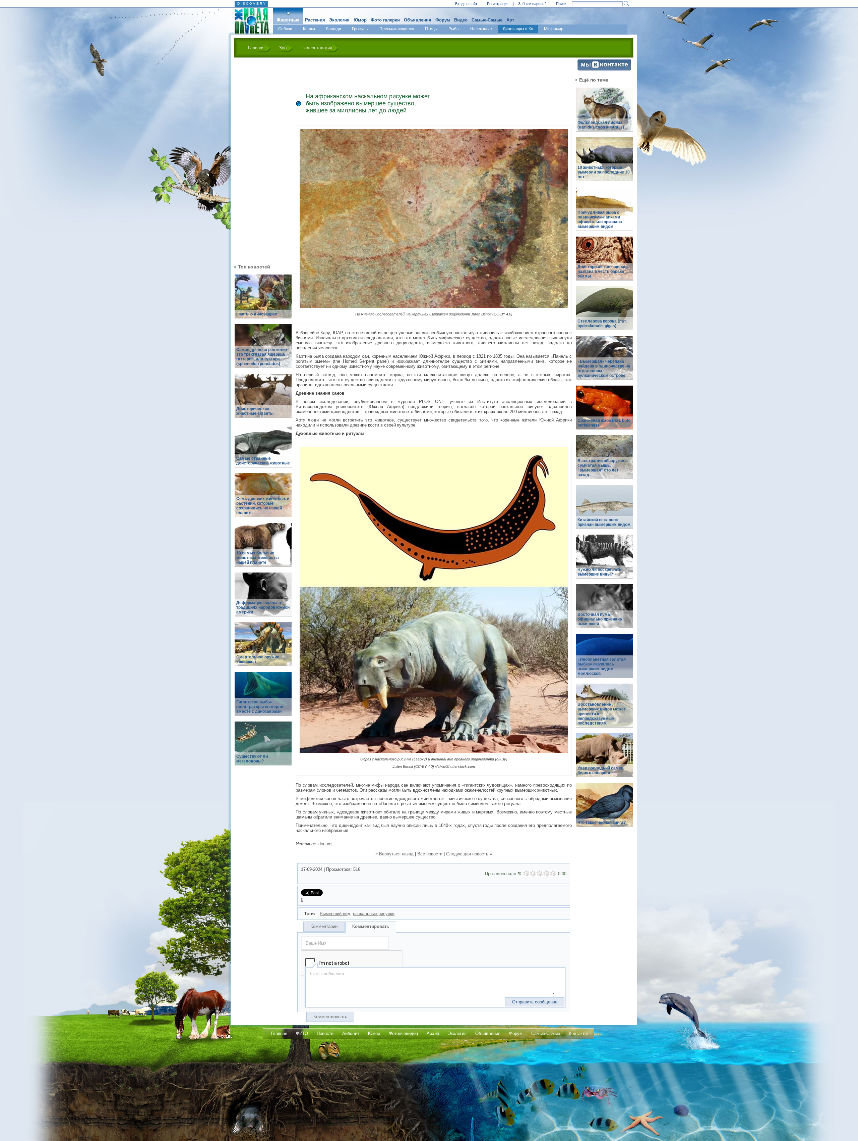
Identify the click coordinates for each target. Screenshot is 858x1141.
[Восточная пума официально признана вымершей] (604, 610)
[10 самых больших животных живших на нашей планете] (263, 548)
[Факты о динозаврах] (263, 300)
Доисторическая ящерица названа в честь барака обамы (603, 271)
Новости (325, 1033)
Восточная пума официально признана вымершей (599, 619)
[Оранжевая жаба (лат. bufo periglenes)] (604, 411)
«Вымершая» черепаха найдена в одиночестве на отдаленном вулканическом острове (603, 368)
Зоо (283, 47)
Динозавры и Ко (518, 29)
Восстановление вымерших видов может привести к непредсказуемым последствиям (601, 714)
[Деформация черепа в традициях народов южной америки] (263, 598)
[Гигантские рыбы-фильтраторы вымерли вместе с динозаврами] (263, 697)
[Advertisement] (259, 160)
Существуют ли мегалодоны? (252, 758)
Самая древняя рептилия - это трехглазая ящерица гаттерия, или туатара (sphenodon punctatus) (262, 356)
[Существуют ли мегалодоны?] (263, 747)
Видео (461, 19)
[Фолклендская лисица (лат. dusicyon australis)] (604, 113)
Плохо (533, 873)
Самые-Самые (487, 19)
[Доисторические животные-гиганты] (263, 399)
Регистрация (497, 4)
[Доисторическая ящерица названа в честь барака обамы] (604, 262)
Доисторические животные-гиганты (254, 411)
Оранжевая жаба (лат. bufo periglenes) (603, 423)
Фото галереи (385, 19)
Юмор (360, 19)
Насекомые (481, 29)
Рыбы (453, 29)
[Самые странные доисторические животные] (263, 449)
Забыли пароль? (532, 4)
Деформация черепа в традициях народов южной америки (263, 607)
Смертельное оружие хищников (257, 659)
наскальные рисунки (373, 913)
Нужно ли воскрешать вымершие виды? (599, 572)
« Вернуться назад (394, 853)
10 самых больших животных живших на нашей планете (257, 558)
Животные (288, 19)
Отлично (553, 873)
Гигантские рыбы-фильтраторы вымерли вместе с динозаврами (259, 707)
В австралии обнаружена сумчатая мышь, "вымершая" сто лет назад (602, 467)
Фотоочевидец (403, 1033)
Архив (433, 1033)
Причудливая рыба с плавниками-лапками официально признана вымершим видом (599, 219)
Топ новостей (254, 266)
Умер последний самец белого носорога (600, 770)
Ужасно (526, 873)
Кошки (309, 29)
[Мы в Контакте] (604, 68)
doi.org (324, 843)
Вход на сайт (466, 4)
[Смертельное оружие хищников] (263, 648)
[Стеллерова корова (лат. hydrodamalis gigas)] (604, 312)
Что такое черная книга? (601, 822)
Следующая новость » (469, 853)
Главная (256, 47)
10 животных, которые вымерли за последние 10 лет (603, 172)
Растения (315, 19)
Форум (442, 19)
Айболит (350, 1033)
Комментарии (324, 926)
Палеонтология (316, 47)
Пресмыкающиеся (396, 29)
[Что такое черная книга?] (604, 808)
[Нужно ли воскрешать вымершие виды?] (604, 560)
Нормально (539, 873)
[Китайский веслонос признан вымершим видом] (604, 510)
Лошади (333, 29)
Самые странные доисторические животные (263, 460)
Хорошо (546, 873)
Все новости (429, 853)
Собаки (285, 29)
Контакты (578, 1033)
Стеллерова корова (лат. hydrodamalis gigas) (602, 323)
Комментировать (370, 926)
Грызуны (360, 29)
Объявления (417, 19)
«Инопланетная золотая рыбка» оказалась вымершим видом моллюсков (601, 666)
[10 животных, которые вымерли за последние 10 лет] (604, 163)
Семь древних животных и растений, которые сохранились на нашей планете (262, 505)
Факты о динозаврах (256, 314)
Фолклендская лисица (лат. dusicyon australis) (600, 125)
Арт (510, 19)
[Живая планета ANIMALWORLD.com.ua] (249, 21)
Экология (339, 19)
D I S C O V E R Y (251, 3)
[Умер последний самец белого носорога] (604, 759)
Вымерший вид (335, 913)
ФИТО (302, 1033)
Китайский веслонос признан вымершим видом (603, 522)
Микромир (553, 29)
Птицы (431, 29)
